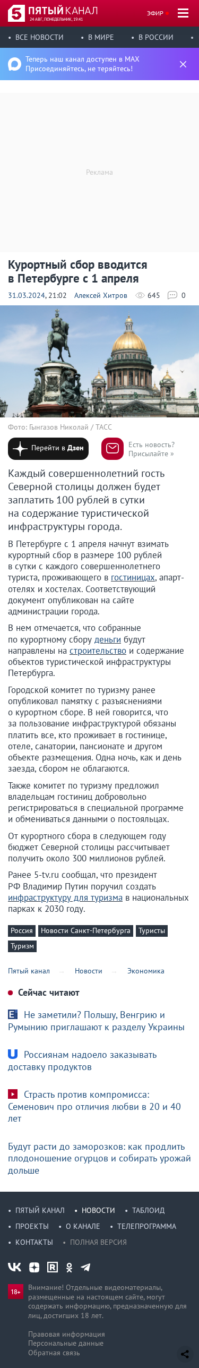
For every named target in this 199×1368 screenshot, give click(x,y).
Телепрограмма (146, 1226)
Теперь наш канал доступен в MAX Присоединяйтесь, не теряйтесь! (82, 63)
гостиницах (133, 577)
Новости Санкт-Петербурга (86, 930)
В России (156, 37)
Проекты (32, 1226)
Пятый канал (40, 1210)
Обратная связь (54, 1352)
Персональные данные (65, 1343)
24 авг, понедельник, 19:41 (56, 19)
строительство (98, 650)
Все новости (39, 37)
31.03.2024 (26, 295)
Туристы (152, 930)
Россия (22, 930)
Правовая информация (66, 1334)
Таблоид (148, 1210)
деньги (107, 639)
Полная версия (98, 1242)
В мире (101, 37)
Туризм (22, 946)
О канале (83, 1226)
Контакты (34, 1242)
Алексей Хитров (100, 295)
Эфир (155, 13)
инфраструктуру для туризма (65, 897)
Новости (98, 1210)
